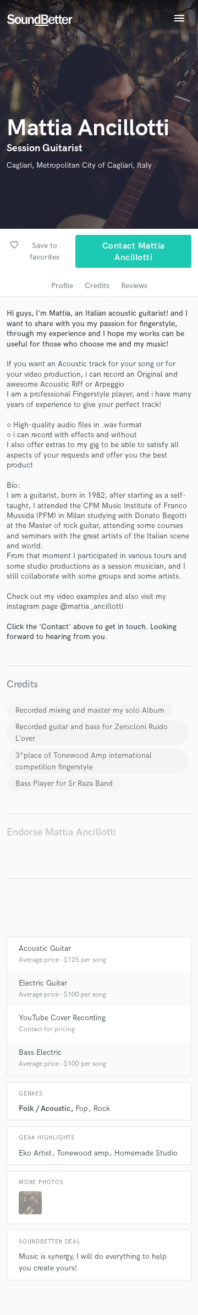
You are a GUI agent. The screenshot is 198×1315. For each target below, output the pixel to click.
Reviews (134, 285)
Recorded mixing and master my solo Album (89, 710)
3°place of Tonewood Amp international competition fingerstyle (83, 761)
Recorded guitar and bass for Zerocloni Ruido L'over (91, 732)
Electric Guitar (43, 983)
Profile (62, 285)
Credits (97, 285)
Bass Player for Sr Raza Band (64, 783)
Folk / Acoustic (44, 1108)
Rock (102, 1108)
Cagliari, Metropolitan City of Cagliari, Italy (79, 165)
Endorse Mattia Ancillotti (61, 832)
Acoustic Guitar (45, 948)
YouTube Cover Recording (62, 1017)
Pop (81, 1108)
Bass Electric (40, 1052)
